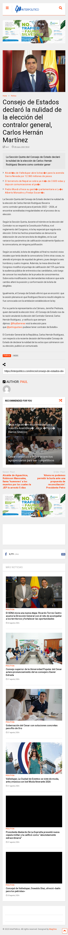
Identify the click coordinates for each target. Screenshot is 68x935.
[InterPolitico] (25, 12)
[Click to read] (34, 450)
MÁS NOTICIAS (14, 567)
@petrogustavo (14, 327)
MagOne (53, 929)
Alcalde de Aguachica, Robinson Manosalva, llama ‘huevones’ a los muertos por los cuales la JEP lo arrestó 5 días (17, 481)
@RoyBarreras (18, 323)
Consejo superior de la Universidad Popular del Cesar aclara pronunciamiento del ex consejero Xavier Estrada (34, 672)
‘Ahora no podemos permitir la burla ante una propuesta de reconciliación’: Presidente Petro (51, 481)
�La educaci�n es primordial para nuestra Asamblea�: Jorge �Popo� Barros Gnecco (31, 428)
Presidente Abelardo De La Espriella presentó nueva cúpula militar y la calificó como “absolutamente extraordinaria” (32, 835)
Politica (10, 609)
